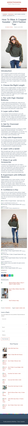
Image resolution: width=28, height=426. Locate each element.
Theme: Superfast (21, 421)
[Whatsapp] (12, 275)
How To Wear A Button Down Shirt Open (17, 289)
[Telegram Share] (10, 275)
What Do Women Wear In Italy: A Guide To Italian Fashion (16, 283)
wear (24, 308)
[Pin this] (7, 275)
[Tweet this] (5, 275)
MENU (24, 9)
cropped (17, 308)
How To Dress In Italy (14, 300)
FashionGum (8, 308)
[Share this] (2, 275)
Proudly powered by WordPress (9, 421)
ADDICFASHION (14, 2)
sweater (20, 308)
